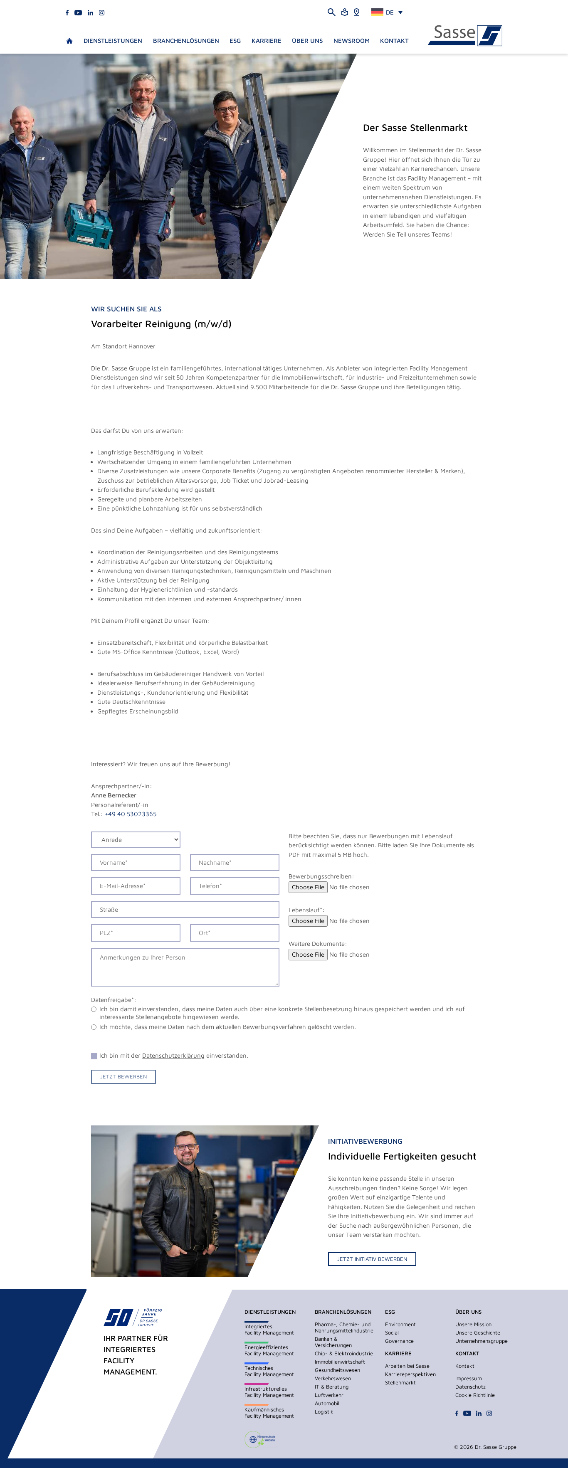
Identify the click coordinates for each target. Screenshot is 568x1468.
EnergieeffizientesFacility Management (269, 1350)
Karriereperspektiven (410, 1374)
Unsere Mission (473, 1324)
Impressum (468, 1378)
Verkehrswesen (333, 1378)
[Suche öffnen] (332, 11)
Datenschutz (470, 1386)
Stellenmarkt (400, 1382)
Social (392, 1332)
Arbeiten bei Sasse (407, 1365)
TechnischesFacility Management (269, 1370)
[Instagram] (101, 11)
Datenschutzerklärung (173, 1055)
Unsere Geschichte (477, 1332)
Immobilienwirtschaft (340, 1361)
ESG (235, 40)
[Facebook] (67, 11)
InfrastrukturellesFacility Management (269, 1391)
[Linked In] (90, 11)
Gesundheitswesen (337, 1370)
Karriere (267, 40)
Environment (400, 1324)
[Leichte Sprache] (344, 11)
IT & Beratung (331, 1386)
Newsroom (351, 40)
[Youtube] (78, 11)
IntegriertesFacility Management (269, 1329)
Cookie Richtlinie (475, 1395)
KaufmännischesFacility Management (269, 1412)
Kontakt (394, 40)
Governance (399, 1340)
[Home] (356, 11)
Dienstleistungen (113, 40)
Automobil (327, 1403)
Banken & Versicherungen (333, 1341)
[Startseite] (464, 36)
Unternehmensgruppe (481, 1340)
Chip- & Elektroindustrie (344, 1353)
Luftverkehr (329, 1395)
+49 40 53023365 (130, 813)
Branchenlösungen (186, 40)
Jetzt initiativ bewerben (372, 1259)
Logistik (324, 1411)
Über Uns (307, 40)
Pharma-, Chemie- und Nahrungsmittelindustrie (344, 1327)
